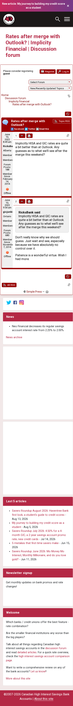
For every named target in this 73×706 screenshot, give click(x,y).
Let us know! (38, 671)
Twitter (31, 129)
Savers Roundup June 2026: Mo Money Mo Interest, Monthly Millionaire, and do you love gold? (39, 555)
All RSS (11, 285)
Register (49, 71)
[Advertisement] (36, 382)
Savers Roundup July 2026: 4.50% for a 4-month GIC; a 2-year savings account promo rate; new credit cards (39, 535)
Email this (44, 129)
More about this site (18, 678)
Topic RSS (64, 121)
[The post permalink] (22, 135)
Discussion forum (15, 98)
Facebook (19, 129)
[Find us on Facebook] (15, 302)
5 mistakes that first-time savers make (35, 543)
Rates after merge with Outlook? (32, 104)
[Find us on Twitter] (9, 302)
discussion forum (55, 648)
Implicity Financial (19, 101)
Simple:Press (34, 291)
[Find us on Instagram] (21, 302)
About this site (43, 699)
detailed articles (26, 652)
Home (5, 95)
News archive (14, 337)
